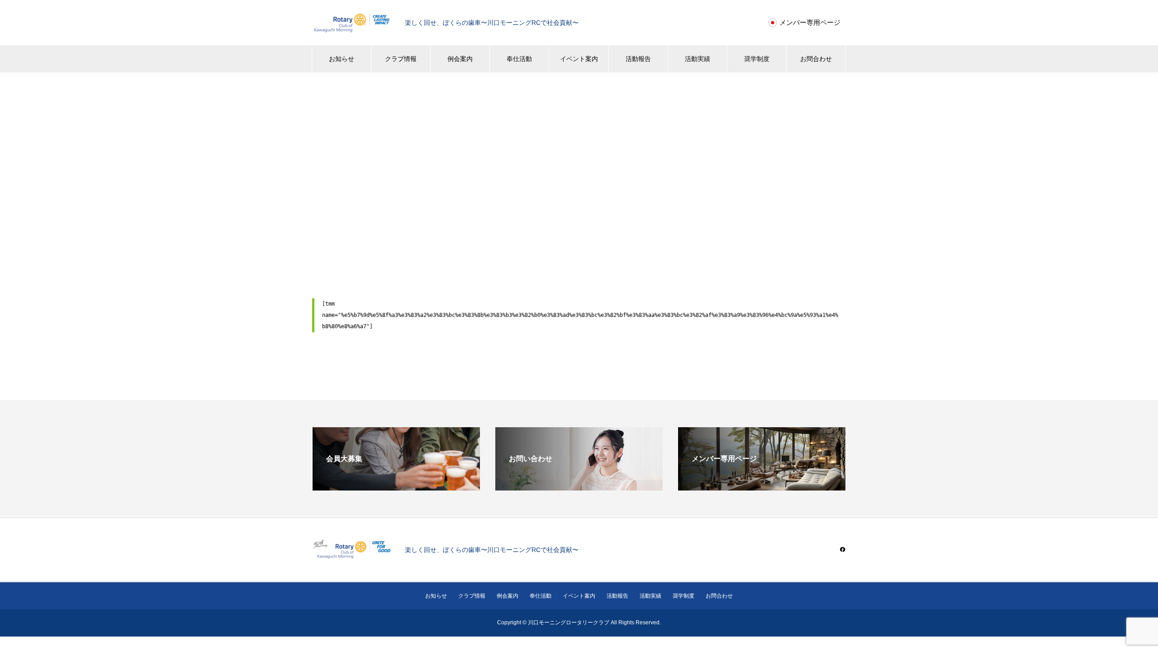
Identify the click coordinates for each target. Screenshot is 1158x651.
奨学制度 (756, 58)
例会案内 (460, 58)
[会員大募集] (396, 487)
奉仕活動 (519, 58)
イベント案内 (579, 58)
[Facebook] (843, 549)
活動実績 (697, 58)
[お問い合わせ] (579, 487)
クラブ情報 (401, 58)
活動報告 (638, 58)
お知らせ (341, 58)
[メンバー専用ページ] (761, 487)
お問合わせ (816, 58)
